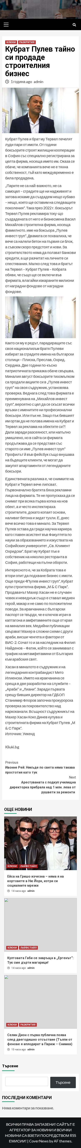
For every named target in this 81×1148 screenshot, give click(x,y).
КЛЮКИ (11, 42)
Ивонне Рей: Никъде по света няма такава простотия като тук (40, 767)
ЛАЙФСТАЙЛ (28, 866)
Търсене (10, 1065)
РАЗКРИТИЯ (26, 42)
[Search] (74, 25)
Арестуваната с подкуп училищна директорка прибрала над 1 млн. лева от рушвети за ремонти (43, 784)
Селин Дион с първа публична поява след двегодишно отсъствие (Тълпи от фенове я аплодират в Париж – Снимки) (39, 1039)
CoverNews (39, 1141)
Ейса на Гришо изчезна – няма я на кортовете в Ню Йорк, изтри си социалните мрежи (35, 881)
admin (38, 81)
